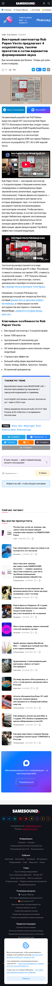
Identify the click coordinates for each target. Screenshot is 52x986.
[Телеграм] (4, 819)
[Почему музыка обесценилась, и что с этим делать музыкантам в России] (6, 684)
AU (21, 426)
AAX (15, 426)
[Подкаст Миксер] (37, 819)
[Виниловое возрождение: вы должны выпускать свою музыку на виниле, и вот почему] (6, 593)
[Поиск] (48, 3)
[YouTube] (20, 819)
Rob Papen (30, 426)
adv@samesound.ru (30, 829)
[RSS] (48, 819)
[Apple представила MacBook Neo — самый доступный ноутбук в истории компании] (6, 647)
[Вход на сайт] (44, 3)
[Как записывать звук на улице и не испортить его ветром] (6, 551)
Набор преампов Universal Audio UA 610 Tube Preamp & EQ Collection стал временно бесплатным (25, 412)
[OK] (43, 819)
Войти (44, 473)
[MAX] (15, 819)
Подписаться (26, 782)
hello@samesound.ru (33, 826)
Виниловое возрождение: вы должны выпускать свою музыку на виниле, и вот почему (30, 591)
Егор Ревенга (12, 34)
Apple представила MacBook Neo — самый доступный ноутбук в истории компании (30, 646)
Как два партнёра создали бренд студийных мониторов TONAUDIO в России (31, 736)
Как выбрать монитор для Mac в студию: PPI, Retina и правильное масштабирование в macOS (30, 718)
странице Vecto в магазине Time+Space (25, 286)
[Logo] (26, 3)
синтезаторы (24, 429)
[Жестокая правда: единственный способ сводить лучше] (6, 629)
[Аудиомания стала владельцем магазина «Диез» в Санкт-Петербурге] (6, 666)
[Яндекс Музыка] (32, 819)
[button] (33, 69)
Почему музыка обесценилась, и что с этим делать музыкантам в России (30, 682)
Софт (4, 34)
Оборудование (18, 580)
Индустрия (17, 597)
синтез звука (9, 429)
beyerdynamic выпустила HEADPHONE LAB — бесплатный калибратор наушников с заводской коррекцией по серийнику (25, 389)
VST (39, 426)
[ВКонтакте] (9, 819)
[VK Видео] (26, 819)
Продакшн (17, 554)
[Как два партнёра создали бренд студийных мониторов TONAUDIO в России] (6, 738)
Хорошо (26, 978)
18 (34, 688)
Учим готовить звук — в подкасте (25, 20)
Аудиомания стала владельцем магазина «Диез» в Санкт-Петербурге (29, 664)
